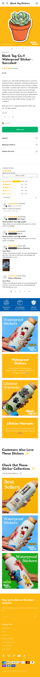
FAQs (3, 632)
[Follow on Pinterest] (14, 655)
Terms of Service (7, 646)
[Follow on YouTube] (19, 655)
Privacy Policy (6, 649)
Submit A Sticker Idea (8, 642)
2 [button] (15, 291)
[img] (13, 204)
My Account (5, 628)
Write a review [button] (20, 175)
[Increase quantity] (12, 117)
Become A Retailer (7, 639)
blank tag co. (6, 52)
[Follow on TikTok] (24, 655)
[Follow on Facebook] (3, 655)
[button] (6, 68)
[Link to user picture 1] (6, 265)
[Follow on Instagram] (8, 655)
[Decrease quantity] (4, 117)
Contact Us (5, 635)
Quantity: (4, 113)
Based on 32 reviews (9, 173)
